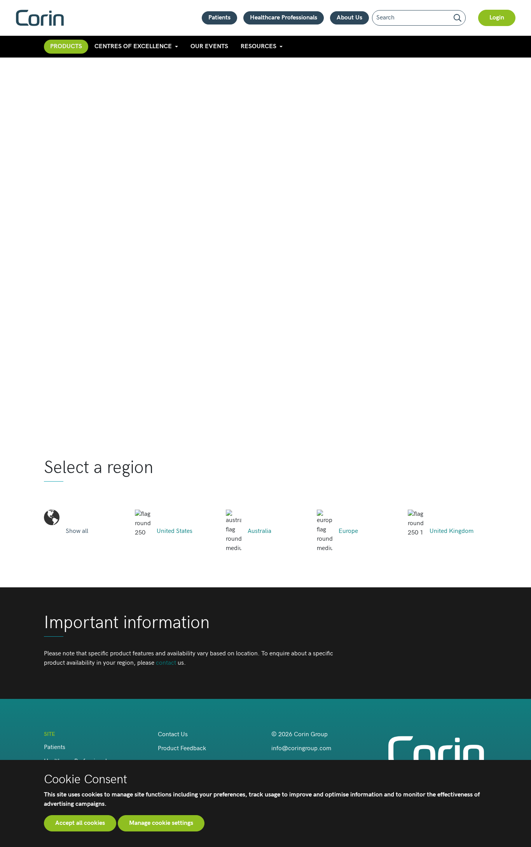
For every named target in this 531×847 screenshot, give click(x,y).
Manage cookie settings (161, 823)
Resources (258, 46)
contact (166, 663)
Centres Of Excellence (133, 46)
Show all (77, 531)
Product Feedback (182, 748)
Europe (348, 531)
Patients (219, 17)
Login (496, 17)
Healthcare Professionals (283, 17)
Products (66, 46)
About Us (349, 17)
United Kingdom (451, 531)
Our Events (209, 46)
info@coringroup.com (301, 748)
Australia (259, 531)
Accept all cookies (80, 823)
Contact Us (173, 734)
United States (174, 531)
